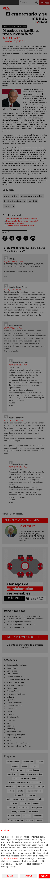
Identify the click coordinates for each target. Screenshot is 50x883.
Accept (44, 876)
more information (10, 858)
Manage (28, 876)
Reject (9, 876)
